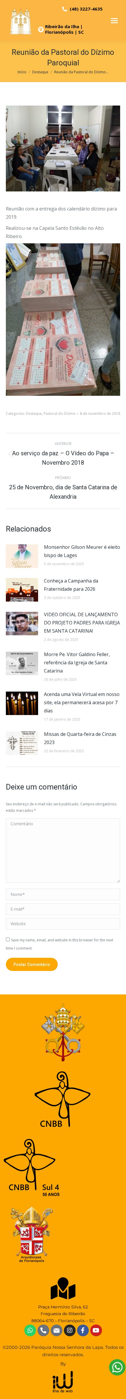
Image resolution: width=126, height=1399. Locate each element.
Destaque (34, 413)
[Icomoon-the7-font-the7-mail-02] (56, 1330)
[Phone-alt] (43, 1330)
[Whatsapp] (30, 1330)
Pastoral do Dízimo (60, 413)
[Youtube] (96, 1330)
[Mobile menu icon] (114, 20)
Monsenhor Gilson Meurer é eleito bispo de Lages (82, 551)
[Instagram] (70, 1330)
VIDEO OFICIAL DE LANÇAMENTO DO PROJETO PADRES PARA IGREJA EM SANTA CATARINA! (82, 622)
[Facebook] (83, 1330)
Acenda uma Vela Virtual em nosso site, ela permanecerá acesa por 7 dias (82, 702)
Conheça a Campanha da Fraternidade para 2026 (71, 585)
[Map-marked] (63, 1288)
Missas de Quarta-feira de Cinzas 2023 (80, 738)
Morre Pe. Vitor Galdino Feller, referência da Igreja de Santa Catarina (77, 662)
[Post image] (22, 556)
